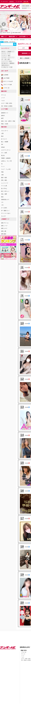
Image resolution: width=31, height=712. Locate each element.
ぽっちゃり (4, 139)
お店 (23, 48)
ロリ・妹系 (4, 152)
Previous (4, 24)
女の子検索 (6, 78)
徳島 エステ (4, 228)
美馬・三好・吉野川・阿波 (8, 121)
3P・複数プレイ (5, 210)
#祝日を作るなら (5, 65)
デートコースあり (5, 213)
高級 (2, 172)
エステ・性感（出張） (7, 103)
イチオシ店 (6, 87)
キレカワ (3, 216)
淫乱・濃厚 (4, 194)
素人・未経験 (4, 141)
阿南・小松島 (4, 123)
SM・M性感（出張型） (7, 106)
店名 (2, 41)
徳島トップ (4, 36)
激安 (9, 55)
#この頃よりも (5, 67)
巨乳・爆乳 (4, 180)
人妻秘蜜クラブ (10, 51)
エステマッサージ (5, 150)
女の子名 (6, 41)
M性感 (2, 147)
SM (2, 144)
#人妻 (11, 67)
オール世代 (4, 207)
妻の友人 (4, 51)
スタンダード (4, 130)
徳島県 (27, 6)
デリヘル (4, 53)
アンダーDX (19, 1)
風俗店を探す (12, 36)
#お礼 (10, 61)
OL (2, 163)
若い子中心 (4, 188)
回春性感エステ (5, 199)
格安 (9, 59)
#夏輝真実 (12, 63)
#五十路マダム (5, 63)
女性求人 (11, 1)
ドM (2, 205)
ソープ (8, 53)
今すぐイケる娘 (8, 84)
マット (3, 166)
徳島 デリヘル (4, 223)
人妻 (5, 59)
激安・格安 (4, 177)
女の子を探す (22, 36)
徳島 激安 (3, 234)
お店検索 (6, 74)
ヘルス (3, 100)
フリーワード (12, 41)
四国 (23, 6)
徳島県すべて (4, 112)
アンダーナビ (4, 1)
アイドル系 (4, 185)
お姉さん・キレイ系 (6, 161)
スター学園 (4, 30)
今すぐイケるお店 (8, 81)
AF (2, 59)
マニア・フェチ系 (5, 169)
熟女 (2, 136)
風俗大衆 (26, 1)
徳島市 (3, 115)
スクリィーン (11, 57)
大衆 (2, 174)
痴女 (2, 196)
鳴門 (2, 118)
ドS (2, 202)
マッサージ (4, 55)
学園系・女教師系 (5, 158)
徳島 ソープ (4, 225)
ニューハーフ (5, 61)
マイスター (4, 57)
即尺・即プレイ (5, 191)
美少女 (3, 155)
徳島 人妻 (3, 231)
